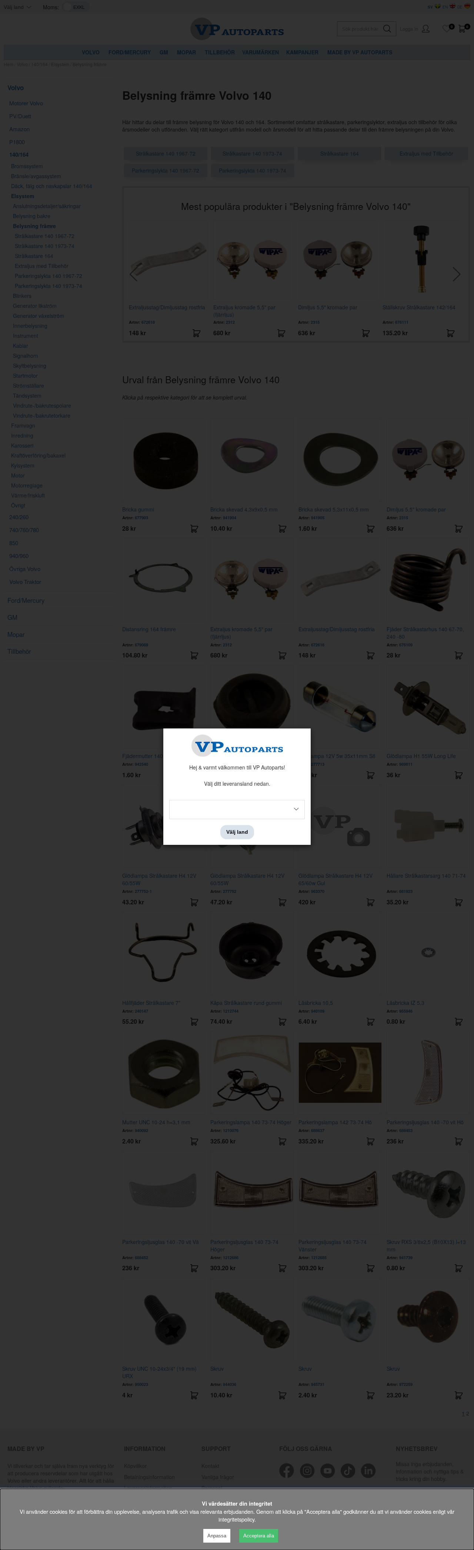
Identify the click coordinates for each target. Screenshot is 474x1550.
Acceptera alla (258, 1536)
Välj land (237, 832)
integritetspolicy (236, 1519)
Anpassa (216, 1536)
